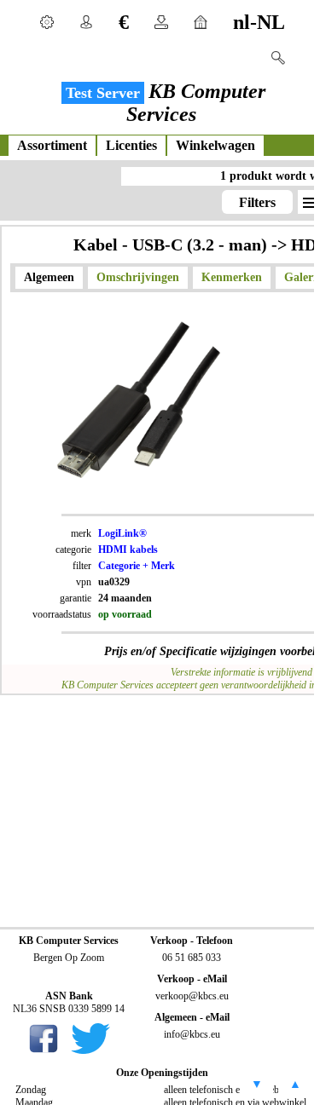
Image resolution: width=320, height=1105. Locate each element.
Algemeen (49, 277)
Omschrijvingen (137, 277)
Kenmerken (231, 277)
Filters (257, 202)
